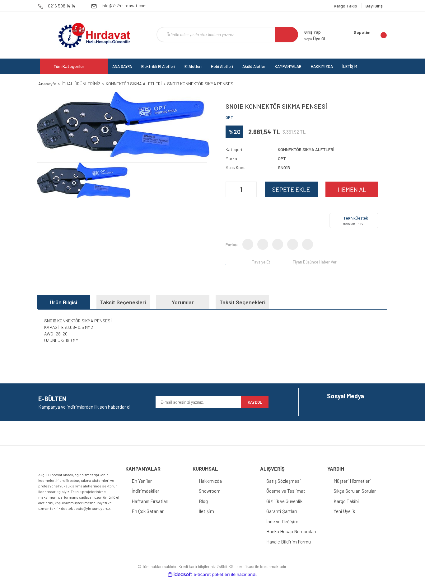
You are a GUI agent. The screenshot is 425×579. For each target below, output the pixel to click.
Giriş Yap (312, 32)
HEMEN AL (352, 189)
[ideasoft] (179, 574)
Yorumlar (183, 302)
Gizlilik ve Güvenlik (284, 501)
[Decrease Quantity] (231, 189)
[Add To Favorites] (227, 261)
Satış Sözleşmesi (283, 481)
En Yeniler (142, 481)
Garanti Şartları (281, 511)
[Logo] (94, 35)
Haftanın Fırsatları (150, 501)
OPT (229, 117)
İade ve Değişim (282, 521)
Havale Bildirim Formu (288, 541)
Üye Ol (314, 38)
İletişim (206, 511)
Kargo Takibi (346, 501)
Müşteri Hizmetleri (352, 481)
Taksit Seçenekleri (123, 302)
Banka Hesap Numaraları (291, 531)
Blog (203, 501)
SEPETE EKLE (291, 189)
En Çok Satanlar (148, 511)
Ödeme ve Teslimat (285, 491)
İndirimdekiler (145, 491)
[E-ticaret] (212, 574)
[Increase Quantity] (251, 189)
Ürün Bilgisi (63, 302)
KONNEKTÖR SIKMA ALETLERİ (306, 149)
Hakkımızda (210, 481)
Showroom (210, 491)
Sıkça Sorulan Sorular (355, 491)
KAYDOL (255, 402)
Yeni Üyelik (344, 511)
